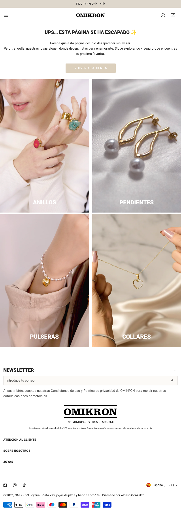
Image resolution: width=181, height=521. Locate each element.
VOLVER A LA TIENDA (90, 68)
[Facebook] (5, 485)
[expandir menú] (6, 15)
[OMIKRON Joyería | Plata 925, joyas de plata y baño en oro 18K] (90, 15)
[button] (173, 15)
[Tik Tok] (24, 485)
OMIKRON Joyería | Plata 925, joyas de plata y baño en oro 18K (58, 495)
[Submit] (172, 380)
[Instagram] (15, 485)
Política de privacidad (99, 391)
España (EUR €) (163, 485)
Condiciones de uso (65, 391)
